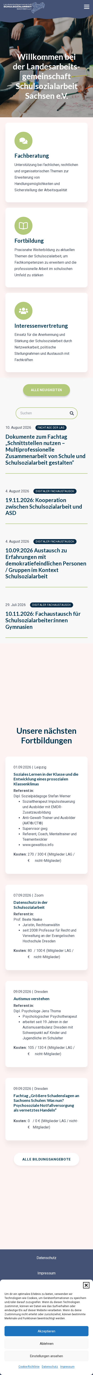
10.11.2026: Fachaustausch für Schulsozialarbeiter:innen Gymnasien (43, 620)
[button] (86, 1285)
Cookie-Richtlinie (29, 1366)
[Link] (46, 815)
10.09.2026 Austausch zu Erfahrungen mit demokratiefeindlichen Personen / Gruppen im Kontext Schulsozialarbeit (45, 563)
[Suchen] (71, 413)
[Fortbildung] (23, 226)
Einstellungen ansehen (46, 1356)
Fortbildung (29, 240)
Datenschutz (50, 1366)
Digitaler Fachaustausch (55, 491)
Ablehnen (46, 1344)
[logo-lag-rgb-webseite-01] (24, 8)
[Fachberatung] (23, 141)
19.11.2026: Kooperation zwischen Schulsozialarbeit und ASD (43, 506)
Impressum (67, 1366)
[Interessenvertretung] (23, 311)
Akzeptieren (46, 1331)
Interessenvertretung (41, 325)
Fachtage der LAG (51, 427)
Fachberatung (31, 155)
